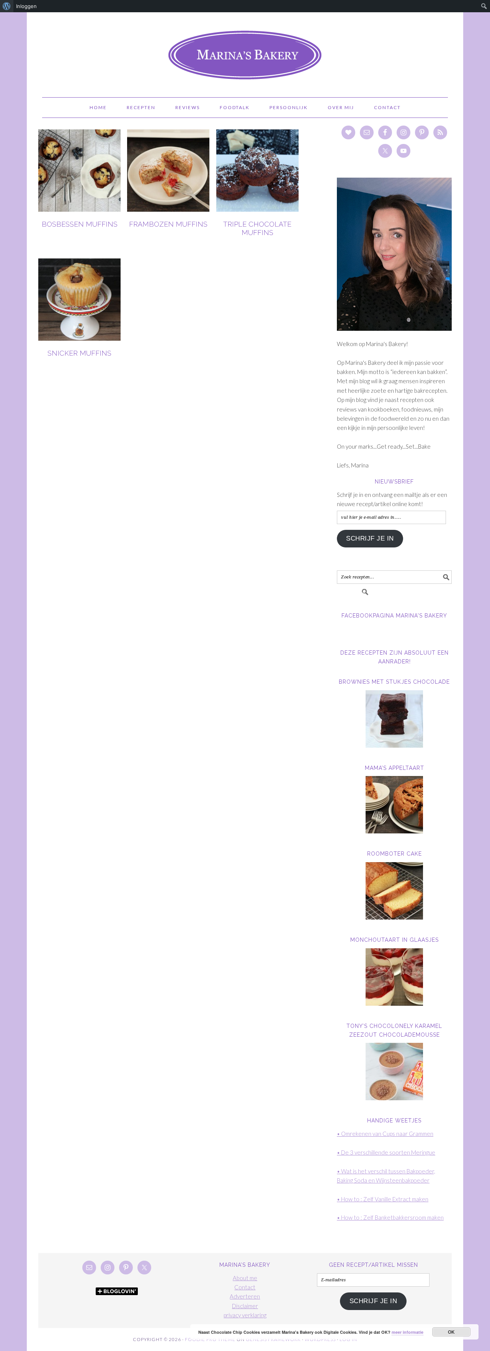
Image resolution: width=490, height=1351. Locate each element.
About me (245, 1277)
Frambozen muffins (168, 224)
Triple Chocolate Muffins (257, 228)
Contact (244, 1287)
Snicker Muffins (79, 353)
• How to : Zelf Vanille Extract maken (382, 1199)
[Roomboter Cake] (394, 891)
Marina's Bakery (245, 51)
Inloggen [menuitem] (26, 6)
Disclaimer (245, 1305)
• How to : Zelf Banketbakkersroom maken (390, 1217)
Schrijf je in (370, 538)
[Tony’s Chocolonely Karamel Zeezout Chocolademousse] (394, 1071)
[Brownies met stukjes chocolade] (394, 719)
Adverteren (245, 1296)
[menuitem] (6, 6)
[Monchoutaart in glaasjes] (394, 977)
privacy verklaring (245, 1315)
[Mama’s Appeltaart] (394, 804)
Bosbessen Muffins (80, 224)
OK (451, 1331)
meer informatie (407, 1332)
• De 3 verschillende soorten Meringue (386, 1152)
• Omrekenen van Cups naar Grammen (385, 1133)
